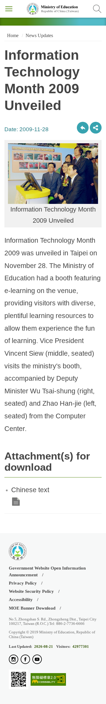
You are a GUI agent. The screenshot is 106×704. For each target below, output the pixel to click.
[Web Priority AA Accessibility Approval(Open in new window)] (48, 679)
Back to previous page (83, 128)
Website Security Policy (31, 591)
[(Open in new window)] (13, 660)
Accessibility (21, 599)
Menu (9, 9)
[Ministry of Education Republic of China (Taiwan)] (53, 9)
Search (97, 9)
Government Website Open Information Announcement (47, 571)
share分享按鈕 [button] (96, 128)
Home (12, 35)
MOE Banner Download (32, 608)
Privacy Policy (23, 583)
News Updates (39, 35)
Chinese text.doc (16, 502)
